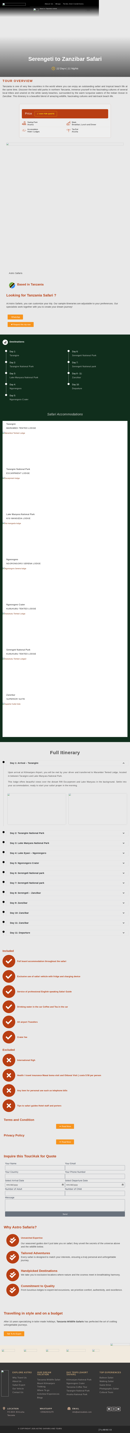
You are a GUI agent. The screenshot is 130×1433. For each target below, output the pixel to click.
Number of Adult (13, 1189)
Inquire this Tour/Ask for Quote (30, 1156)
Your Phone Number (75, 1172)
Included (8, 951)
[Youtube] (118, 1409)
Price (28, 113)
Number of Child (73, 1189)
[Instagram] (114, 1409)
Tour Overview (18, 81)
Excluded (9, 1049)
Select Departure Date (76, 1180)
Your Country (11, 1172)
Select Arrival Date (14, 1180)
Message (9, 1197)
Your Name (10, 1163)
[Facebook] (109, 1409)
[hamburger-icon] (88, 10)
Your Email (70, 1163)
